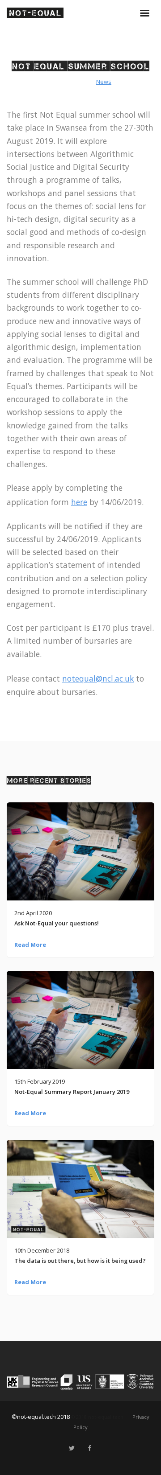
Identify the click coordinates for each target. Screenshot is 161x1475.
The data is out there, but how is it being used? (80, 1261)
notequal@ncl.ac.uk (98, 678)
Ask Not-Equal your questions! (56, 923)
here (79, 502)
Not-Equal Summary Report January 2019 (71, 1092)
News (103, 82)
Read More (30, 945)
